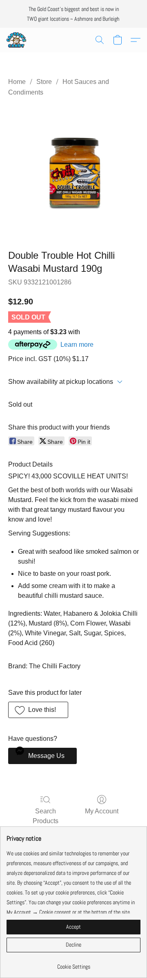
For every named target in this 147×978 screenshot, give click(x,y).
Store (44, 81)
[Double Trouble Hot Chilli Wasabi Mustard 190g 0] (73, 171)
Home (17, 81)
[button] (17, 40)
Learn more (77, 344)
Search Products (45, 816)
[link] (73, 963)
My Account (101, 811)
